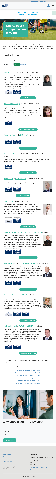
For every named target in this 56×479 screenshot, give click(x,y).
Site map (5, 463)
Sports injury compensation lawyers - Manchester (28, 372)
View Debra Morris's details (28, 98)
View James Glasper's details (28, 148)
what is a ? (38, 366)
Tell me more (9, 440)
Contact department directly (38, 469)
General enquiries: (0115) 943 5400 (40, 467)
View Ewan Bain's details (28, 226)
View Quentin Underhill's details (28, 257)
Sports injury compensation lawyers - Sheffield (28, 375)
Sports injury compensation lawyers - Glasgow (28, 378)
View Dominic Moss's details (28, 289)
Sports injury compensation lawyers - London (28, 370)
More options (23, 64)
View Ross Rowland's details (28, 353)
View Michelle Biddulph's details (28, 129)
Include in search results (23, 366)
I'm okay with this (34, 1)
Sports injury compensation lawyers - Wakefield (28, 383)
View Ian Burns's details (23, 195)
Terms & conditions (7, 459)
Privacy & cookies (7, 461)
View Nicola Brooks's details (28, 173)
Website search (7, 454)
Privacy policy (43, 1)
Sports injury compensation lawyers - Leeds (28, 380)
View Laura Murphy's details (28, 320)
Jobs (4, 456)
